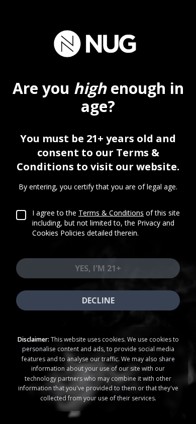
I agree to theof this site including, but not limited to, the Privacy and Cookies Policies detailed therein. (106, 223)
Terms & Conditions (111, 213)
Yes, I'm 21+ (98, 268)
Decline (98, 300)
